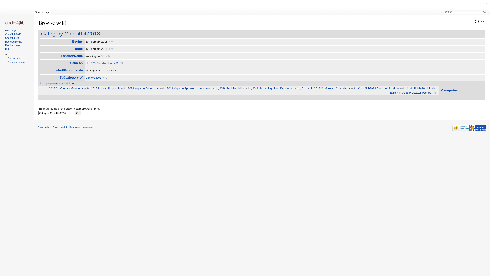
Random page (12, 45)
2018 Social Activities (232, 88)
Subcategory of (71, 77)
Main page (10, 30)
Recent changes (13, 41)
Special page (42, 12)
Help (482, 21)
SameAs (76, 63)
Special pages (14, 58)
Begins (77, 41)
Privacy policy (44, 127)
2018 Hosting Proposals (105, 88)
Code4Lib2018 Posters (417, 92)
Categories (449, 90)
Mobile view (88, 127)
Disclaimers (74, 127)
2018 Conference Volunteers (66, 88)
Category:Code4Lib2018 (70, 34)
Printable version (16, 62)
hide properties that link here (57, 83)
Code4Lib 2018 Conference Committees (326, 88)
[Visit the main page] (14, 23)
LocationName (72, 56)
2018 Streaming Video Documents (273, 88)
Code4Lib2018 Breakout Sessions (378, 88)
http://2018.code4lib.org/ (100, 63)
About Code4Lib (60, 127)
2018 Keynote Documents (143, 88)
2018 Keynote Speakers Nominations (189, 88)
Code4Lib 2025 (13, 38)
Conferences (93, 77)
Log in (483, 3)
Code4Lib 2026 (13, 34)
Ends (79, 49)
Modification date (69, 70)
